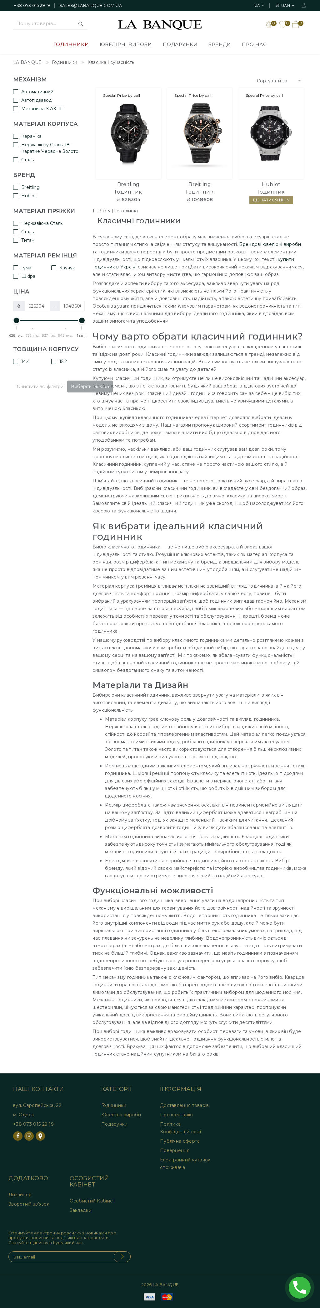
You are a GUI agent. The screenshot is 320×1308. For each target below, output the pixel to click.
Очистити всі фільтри (40, 386)
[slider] (16, 320)
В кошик (128, 170)
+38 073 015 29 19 (32, 5)
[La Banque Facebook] (17, 1136)
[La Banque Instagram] (29, 1136)
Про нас (254, 44)
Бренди (219, 44)
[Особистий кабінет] (304, 5)
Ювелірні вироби (126, 44)
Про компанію (176, 1115)
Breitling (128, 184)
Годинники (71, 44)
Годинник (128, 192)
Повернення (174, 1150)
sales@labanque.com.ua (90, 5)
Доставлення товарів (184, 1105)
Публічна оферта (180, 1141)
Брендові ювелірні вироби (270, 244)
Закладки (81, 1210)
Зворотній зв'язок (28, 1204)
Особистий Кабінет (92, 1201)
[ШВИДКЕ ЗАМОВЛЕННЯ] (152, 120)
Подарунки (180, 44)
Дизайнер (20, 1194)
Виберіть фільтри (90, 386)
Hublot (271, 184)
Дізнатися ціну (295, 120)
